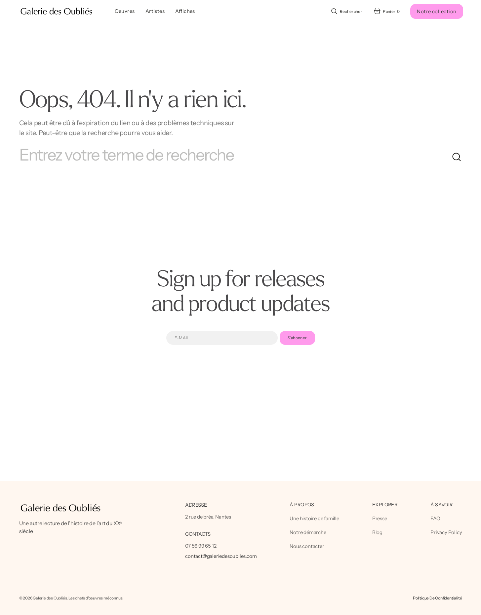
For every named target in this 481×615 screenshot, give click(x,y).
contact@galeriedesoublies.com (221, 556)
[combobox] (235, 157)
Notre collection (436, 11)
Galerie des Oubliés (50, 598)
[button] (346, 11)
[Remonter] (473, 607)
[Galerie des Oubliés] (56, 11)
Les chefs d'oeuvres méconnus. (95, 598)
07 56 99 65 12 (200, 546)
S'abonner (297, 337)
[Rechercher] (457, 157)
